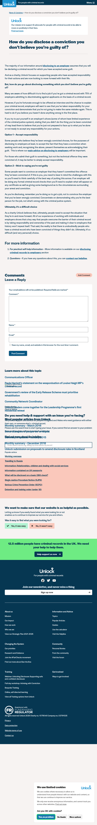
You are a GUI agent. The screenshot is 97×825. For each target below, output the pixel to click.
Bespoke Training (12, 687)
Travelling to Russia (14, 461)
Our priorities (10, 648)
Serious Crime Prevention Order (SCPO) (23, 484)
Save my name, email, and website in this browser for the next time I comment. (45, 344)
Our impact (9, 620)
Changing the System (14, 643)
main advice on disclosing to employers (48, 150)
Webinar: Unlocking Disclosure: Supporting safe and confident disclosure (24, 677)
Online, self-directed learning (16, 692)
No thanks (61, 817)
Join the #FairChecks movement (18, 657)
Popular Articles (58, 620)
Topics (55, 616)
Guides (55, 625)
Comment (14, 294)
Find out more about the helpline (23, 436)
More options (75, 817)
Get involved (57, 671)
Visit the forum (58, 657)
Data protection (11, 725)
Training (8, 671)
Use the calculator (59, 629)
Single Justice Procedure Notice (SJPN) (23, 480)
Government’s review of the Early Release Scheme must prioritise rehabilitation (41, 393)
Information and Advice (62, 611)
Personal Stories (58, 648)
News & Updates (16, 12)
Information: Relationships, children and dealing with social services (36, 465)
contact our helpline (76, 258)
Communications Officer (19, 377)
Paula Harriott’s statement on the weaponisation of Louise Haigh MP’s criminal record (44, 384)
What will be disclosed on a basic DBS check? (26, 475)
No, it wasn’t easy (44, 525)
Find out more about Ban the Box (18, 661)
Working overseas (13, 456)
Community (57, 643)
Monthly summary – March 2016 (23, 425)
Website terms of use (13, 730)
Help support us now (47, 554)
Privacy (8, 720)
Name (12, 325)
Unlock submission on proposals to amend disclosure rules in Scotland (45, 449)
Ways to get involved (60, 676)
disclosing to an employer (56, 65)
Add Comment (84, 275)
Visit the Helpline (59, 634)
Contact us (9, 735)
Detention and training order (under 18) (23, 489)
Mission (8, 616)
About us (9, 611)
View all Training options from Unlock (19, 696)
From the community (60, 653)
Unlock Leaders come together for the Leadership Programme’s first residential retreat (43, 408)
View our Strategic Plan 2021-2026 (19, 634)
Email (12, 334)
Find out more (17, 30)
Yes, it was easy (18, 525)
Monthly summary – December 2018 (25, 443)
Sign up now (47, 592)
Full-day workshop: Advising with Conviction (22, 683)
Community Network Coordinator (23, 401)
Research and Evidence (14, 653)
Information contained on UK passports (23, 470)
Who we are (9, 629)
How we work (10, 625)
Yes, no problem (46, 816)
